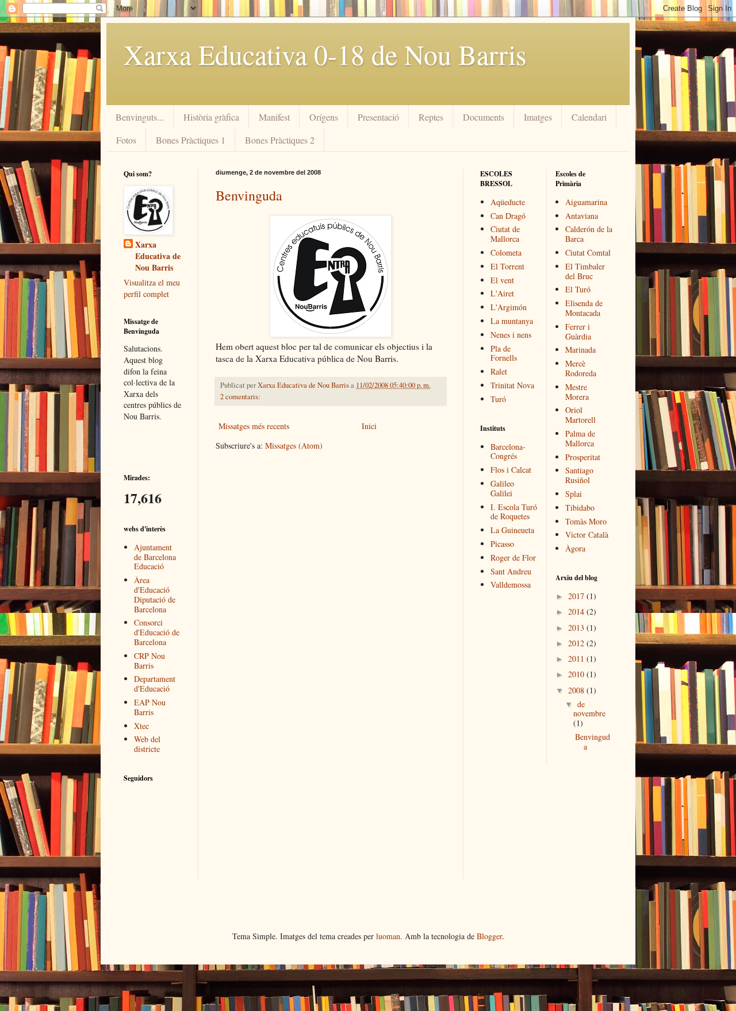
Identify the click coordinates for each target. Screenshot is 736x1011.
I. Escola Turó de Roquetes (513, 511)
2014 (577, 611)
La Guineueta (512, 529)
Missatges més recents (253, 425)
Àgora (575, 548)
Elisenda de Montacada (584, 308)
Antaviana (581, 215)
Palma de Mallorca (580, 438)
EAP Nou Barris (150, 707)
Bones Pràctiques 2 (280, 140)
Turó (498, 398)
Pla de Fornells (503, 353)
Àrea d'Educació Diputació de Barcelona (154, 594)
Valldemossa (510, 584)
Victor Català (586, 534)
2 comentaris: (241, 397)
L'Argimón (508, 307)
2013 (577, 627)
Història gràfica (211, 117)
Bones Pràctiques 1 (190, 140)
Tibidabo (580, 507)
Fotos (126, 140)
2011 (577, 658)
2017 (577, 596)
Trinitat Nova (512, 385)
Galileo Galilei (502, 488)
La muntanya (511, 320)
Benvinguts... (140, 117)
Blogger (489, 936)
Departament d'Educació (154, 683)
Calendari (589, 117)
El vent (502, 280)
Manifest (274, 117)
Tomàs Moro (586, 521)
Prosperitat (582, 457)
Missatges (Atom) (294, 445)
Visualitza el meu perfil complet (152, 288)
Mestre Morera (577, 391)
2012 (577, 643)
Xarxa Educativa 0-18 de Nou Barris (325, 54)
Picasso (502, 543)
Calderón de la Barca (588, 233)
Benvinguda (249, 195)
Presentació (378, 117)
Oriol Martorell (580, 414)
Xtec (141, 725)
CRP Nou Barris (149, 660)
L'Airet (502, 293)
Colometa (506, 252)
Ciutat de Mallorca (505, 233)
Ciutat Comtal (588, 252)
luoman (388, 936)
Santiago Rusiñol (579, 475)
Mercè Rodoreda (580, 368)
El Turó (578, 289)
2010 (577, 674)
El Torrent (507, 266)
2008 (577, 690)
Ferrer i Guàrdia (578, 331)
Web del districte (147, 744)
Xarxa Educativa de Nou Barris (158, 256)
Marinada (580, 349)
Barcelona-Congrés (508, 451)
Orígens (323, 117)
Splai (573, 493)
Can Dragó (508, 215)
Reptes (431, 117)
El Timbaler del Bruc (585, 271)
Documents (483, 117)
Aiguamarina (586, 201)
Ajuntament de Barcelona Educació (155, 557)
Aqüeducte (507, 201)
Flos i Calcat (510, 469)
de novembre (589, 709)
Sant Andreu (510, 571)
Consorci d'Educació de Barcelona (156, 632)
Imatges (538, 117)
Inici (369, 425)
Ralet (498, 371)
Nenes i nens (510, 334)
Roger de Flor (513, 557)
